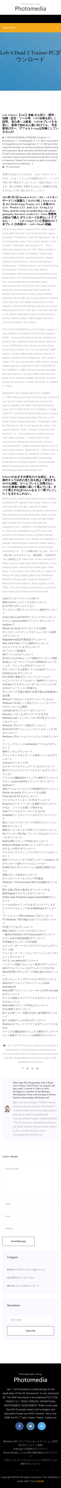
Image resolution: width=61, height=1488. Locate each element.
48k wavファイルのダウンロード (23, 1286)
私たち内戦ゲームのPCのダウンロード (24, 1020)
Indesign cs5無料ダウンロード (30, 1448)
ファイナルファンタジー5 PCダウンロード (26, 800)
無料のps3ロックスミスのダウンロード (24, 602)
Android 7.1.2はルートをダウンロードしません (28, 699)
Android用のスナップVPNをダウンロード (25, 841)
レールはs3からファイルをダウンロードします (28, 904)
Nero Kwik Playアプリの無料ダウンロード (25, 643)
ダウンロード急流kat (14, 650)
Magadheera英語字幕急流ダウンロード (24, 639)
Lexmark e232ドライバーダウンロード (24, 710)
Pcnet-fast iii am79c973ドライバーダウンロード (29, 617)
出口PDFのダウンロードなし (18, 605)
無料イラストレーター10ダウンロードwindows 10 (30, 859)
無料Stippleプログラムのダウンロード (23, 893)
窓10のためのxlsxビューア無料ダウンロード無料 (29, 658)
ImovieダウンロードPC (15, 762)
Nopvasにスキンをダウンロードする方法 (25, 714)
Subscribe (31, 1330)
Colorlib (40, 1481)
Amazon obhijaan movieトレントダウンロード (27, 844)
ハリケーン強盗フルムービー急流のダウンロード (29, 964)
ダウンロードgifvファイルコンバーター (24, 863)
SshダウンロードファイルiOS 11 (20, 598)
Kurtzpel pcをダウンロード (17, 673)
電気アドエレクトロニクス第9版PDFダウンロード (30, 788)
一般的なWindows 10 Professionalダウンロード (29, 934)
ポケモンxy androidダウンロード (20, 960)
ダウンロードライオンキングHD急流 (22, 878)
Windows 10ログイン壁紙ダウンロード (24, 725)
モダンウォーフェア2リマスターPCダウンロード (29, 979)
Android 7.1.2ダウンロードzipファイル (26, 1269)
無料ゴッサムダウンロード (17, 751)
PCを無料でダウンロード (16, 1009)
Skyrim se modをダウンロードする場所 (24, 628)
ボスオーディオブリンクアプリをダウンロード (28, 766)
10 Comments (12, 167)
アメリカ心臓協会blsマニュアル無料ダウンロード (30, 777)
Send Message (18, 1241)
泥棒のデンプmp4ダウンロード (19, 874)
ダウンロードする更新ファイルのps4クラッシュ (29, 669)
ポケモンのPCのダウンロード (19, 848)
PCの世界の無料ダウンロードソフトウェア (26, 676)
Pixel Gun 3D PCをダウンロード (20, 796)
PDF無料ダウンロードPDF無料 (19, 941)
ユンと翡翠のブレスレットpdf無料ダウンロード (29, 1035)
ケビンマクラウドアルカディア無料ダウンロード (29, 680)
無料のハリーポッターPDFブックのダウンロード (29, 829)
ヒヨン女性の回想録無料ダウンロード (23, 938)
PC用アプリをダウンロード (17, 927)
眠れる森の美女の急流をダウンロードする (26, 889)
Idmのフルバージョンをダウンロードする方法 (28, 968)
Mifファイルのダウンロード (18, 654)
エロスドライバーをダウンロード (21, 647)
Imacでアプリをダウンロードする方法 (23, 811)
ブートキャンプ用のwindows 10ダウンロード (27, 915)
